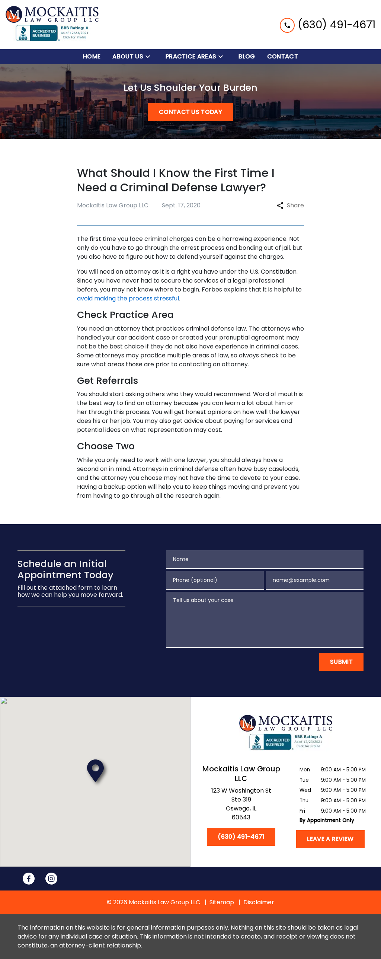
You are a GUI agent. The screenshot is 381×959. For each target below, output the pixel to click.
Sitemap (221, 902)
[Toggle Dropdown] (150, 56)
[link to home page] (52, 24)
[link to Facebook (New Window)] (29, 879)
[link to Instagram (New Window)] (51, 879)
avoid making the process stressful (128, 298)
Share (295, 205)
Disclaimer (258, 902)
